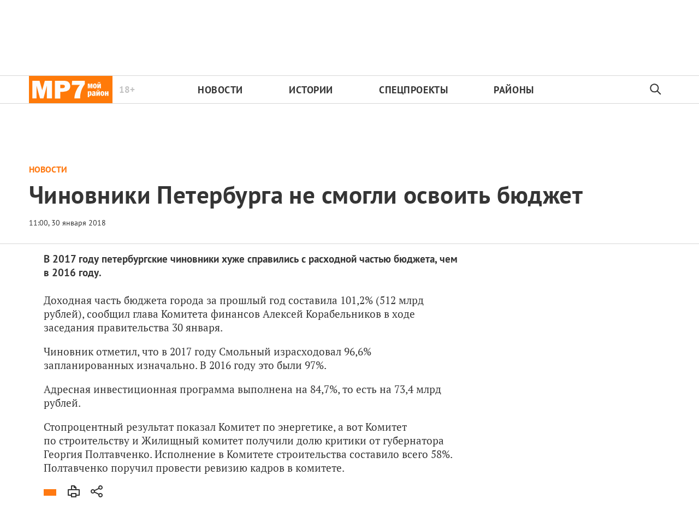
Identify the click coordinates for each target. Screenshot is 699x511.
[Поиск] (656, 89)
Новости (220, 90)
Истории (311, 90)
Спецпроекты (413, 90)
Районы (514, 90)
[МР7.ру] (70, 89)
